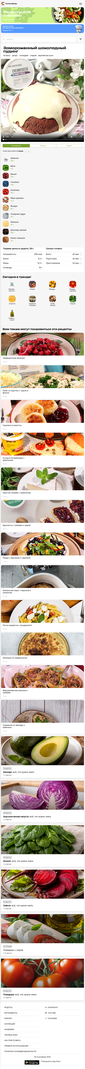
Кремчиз (15, 159)
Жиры (5, 263)
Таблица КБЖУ (11, 1035)
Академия (9, 1029)
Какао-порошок (18, 239)
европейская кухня (45, 55)
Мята (13, 167)
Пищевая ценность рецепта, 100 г (18, 249)
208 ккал (38, 254)
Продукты (7, 768)
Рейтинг (8, 1018)
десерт (15, 55)
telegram (52, 1018)
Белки (6, 259)
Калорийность (9, 254)
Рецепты (8, 1007)
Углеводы (7, 268)
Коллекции (9, 1024)
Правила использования (16, 1046)
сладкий (33, 55)
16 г (40, 268)
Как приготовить (12, 1040)
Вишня (14, 175)
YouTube (52, 1013)
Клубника (15, 191)
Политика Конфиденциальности (20, 1051)
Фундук (14, 207)
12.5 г (39, 263)
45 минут (6, 55)
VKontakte (53, 1007)
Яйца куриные (17, 199)
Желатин (15, 223)
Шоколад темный (18, 231)
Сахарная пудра (18, 215)
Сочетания (7, 946)
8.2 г (40, 259)
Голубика (15, 183)
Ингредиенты (10, 1013)
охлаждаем (23, 55)
